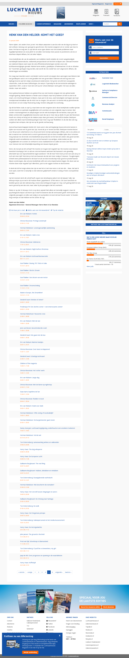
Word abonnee (108, 607)
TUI (28, 626)
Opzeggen (69, 630)
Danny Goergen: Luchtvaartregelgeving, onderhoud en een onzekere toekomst (47, 428)
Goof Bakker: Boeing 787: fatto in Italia (33, 263)
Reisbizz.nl (89, 630)
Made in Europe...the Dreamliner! (31, 293)
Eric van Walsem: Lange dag (29, 377)
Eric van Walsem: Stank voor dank (31, 406)
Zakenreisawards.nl (92, 648)
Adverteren (10, 624)
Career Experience (44, 24)
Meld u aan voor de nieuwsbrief (38, 210)
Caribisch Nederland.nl (93, 642)
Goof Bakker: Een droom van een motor (34, 277)
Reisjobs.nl (89, 639)
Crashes (106, 129)
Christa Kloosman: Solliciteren (30, 242)
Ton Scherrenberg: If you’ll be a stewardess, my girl (38, 548)
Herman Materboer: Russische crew (32, 314)
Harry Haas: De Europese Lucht (31, 456)
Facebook (51, 627)
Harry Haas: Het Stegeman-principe (32, 513)
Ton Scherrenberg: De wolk (29, 506)
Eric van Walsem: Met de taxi (30, 321)
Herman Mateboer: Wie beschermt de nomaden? (37, 485)
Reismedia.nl (90, 633)
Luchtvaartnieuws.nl (92, 621)
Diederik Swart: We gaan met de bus (32, 335)
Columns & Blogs (26, 24)
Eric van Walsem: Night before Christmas (34, 249)
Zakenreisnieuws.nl (92, 624)
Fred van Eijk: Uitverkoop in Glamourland (34, 541)
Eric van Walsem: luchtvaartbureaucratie (34, 256)
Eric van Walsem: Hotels (28, 214)
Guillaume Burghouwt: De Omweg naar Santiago (36, 499)
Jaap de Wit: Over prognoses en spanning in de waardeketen (41, 555)
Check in (116, 4)
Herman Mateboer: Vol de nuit (30, 435)
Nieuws (12, 24)
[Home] (24, 12)
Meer (91, 24)
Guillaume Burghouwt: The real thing (32, 463)
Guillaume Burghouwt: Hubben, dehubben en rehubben (39, 471)
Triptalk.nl (89, 627)
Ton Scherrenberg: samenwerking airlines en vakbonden (39, 442)
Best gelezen (91, 129)
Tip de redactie (58, 210)
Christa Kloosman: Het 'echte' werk (32, 370)
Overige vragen (71, 633)
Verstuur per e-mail (18, 210)
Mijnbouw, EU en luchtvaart (98, 217)
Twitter (50, 624)
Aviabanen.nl (90, 636)
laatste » (68, 572)
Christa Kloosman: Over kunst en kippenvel (35, 349)
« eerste (21, 572)
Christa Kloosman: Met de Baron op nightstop (36, 385)
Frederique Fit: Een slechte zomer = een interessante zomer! (41, 307)
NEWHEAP (30, 629)
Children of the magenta (28, 363)
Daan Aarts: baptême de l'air (30, 392)
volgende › (59, 572)
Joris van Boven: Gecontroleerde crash (33, 328)
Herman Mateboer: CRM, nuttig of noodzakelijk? (36, 413)
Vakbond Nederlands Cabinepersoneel (33, 622)
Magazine (57, 24)
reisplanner (81, 24)
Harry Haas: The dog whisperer (31, 449)
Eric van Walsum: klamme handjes (31, 342)
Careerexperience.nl (92, 645)
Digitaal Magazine (98, 4)
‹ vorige (29, 572)
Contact (9, 621)
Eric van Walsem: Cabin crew (30, 235)
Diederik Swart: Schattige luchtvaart (32, 356)
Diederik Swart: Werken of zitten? (31, 300)
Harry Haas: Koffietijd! (28, 563)
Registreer (108, 4)
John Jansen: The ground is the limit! (32, 534)
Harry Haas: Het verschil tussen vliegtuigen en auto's (38, 492)
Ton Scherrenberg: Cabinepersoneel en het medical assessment (42, 520)
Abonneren (68, 24)
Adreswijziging (70, 627)
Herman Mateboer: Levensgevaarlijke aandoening (37, 228)
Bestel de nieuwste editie (90, 607)
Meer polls (90, 266)
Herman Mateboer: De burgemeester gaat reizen (37, 420)
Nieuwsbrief (52, 621)
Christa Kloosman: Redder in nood (32, 399)
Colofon (9, 630)
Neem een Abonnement (74, 621)
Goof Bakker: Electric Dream (30, 270)
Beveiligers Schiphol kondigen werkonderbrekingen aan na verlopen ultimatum (103, 174)
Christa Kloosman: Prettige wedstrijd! (33, 221)
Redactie (10, 627)
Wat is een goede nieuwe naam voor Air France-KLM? (102, 238)
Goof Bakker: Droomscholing (30, 285)
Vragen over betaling (72, 624)
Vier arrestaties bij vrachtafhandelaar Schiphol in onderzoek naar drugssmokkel (102, 182)
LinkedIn (51, 630)
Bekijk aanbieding (30, 652)
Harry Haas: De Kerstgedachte (31, 527)
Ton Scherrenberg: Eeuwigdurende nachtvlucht (36, 478)
